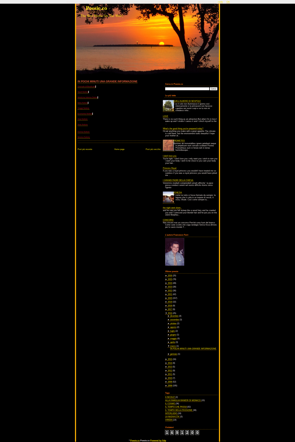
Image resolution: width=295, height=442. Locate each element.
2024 (170, 283)
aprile (172, 342)
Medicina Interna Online (88, 97)
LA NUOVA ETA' (172, 416)
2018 (170, 305)
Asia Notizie (83, 119)
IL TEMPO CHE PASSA (176, 407)
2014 (170, 363)
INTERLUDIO (171, 413)
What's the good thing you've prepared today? (183, 128)
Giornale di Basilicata (86, 86)
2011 (170, 374)
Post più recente (85, 149)
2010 (170, 378)
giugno (173, 334)
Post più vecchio (153, 149)
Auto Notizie (83, 125)
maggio (173, 338)
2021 (170, 294)
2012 (170, 370)
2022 (170, 290)
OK (228, 2)
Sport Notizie (83, 92)
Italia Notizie (83, 103)
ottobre (173, 323)
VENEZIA (177, 192)
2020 (170, 298)
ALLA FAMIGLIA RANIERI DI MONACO (183, 400)
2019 (170, 302)
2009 (170, 382)
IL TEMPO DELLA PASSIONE (179, 410)
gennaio (173, 354)
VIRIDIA (169, 420)
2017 (170, 309)
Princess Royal (169, 168)
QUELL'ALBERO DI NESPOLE (187, 101)
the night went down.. (172, 208)
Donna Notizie (84, 132)
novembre (174, 319)
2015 (170, 359)
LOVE (165, 116)
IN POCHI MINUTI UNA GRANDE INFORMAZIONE (107, 81)
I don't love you (169, 156)
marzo (173, 346)
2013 (170, 367)
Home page (119, 149)
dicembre (174, 316)
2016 (170, 313)
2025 (170, 279)
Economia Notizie (85, 114)
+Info (220, 2)
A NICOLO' (170, 397)
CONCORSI (168, 220)
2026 (170, 275)
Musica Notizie (84, 137)
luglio (172, 331)
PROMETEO (179, 141)
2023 (170, 287)
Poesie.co (96, 8)
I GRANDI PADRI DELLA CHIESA (178, 180)
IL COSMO (170, 403)
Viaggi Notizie (83, 108)
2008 (170, 385)
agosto (173, 327)
